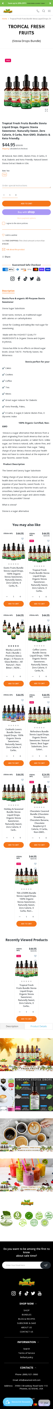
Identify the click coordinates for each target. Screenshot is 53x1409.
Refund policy (26, 1357)
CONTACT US (26, 1331)
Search (26, 1348)
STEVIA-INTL (8, 533)
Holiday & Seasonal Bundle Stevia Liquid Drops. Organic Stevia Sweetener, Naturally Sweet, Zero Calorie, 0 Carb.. (13, 819)
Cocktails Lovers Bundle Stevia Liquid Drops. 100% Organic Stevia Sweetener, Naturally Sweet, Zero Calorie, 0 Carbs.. (13, 740)
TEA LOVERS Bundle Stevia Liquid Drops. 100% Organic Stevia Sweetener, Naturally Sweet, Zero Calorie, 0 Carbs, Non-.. (26, 901)
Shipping (5, 149)
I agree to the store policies (17, 223)
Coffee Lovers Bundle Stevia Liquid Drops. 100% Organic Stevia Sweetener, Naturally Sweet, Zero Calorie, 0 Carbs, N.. (39, 660)
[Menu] (49, 11)
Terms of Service (26, 1353)
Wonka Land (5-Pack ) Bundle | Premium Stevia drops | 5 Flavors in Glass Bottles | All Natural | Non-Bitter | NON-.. (13, 658)
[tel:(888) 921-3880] (38, 11)
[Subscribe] (45, 1265)
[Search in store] (43, 11)
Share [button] (7, 256)
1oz (4, 174)
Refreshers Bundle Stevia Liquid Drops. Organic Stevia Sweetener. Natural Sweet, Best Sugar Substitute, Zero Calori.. (39, 740)
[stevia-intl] (7, 11)
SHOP (27, 1310)
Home (4, 18)
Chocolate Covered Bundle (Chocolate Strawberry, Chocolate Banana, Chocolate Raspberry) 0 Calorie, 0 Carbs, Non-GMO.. (39, 821)
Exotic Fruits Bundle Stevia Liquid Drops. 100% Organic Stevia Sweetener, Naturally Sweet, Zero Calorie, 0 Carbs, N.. (14, 576)
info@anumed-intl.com (29, 1380)
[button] (2, 3)
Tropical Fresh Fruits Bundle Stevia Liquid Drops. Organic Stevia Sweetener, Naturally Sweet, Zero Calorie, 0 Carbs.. (39, 580)
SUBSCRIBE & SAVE (26, 1323)
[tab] (12, 1026)
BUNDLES (26, 1314)
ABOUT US (26, 1327)
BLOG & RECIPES (26, 1318)
